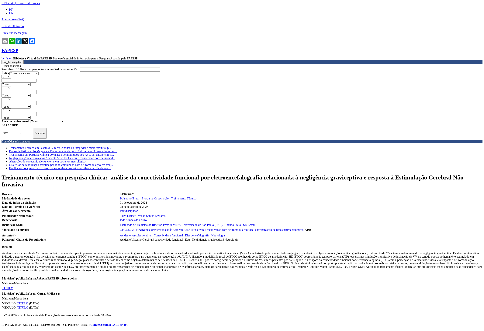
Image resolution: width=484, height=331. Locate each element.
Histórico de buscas (28, 3)
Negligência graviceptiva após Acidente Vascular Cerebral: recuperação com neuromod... (62, 158)
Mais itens (8, 283)
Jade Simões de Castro (133, 220)
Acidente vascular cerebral (135, 235)
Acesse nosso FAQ (13, 19)
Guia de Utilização (13, 26)
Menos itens (21, 283)
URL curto (8, 3)
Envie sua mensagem (14, 33)
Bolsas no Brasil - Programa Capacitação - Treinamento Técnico (158, 198)
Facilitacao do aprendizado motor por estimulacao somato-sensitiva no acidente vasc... (60, 168)
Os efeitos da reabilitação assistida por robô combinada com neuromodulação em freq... (61, 164)
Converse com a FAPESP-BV (109, 324)
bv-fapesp (7, 58)
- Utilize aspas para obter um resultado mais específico (41, 69)
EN (11, 13)
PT (11, 9)
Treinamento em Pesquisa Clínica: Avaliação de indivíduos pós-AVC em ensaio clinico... (62, 154)
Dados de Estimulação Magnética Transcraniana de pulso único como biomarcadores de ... (63, 151)
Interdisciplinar (129, 210)
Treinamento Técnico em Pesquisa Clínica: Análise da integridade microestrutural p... (60, 147)
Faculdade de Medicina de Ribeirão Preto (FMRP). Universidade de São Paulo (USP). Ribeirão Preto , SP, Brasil (187, 224)
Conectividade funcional (168, 235)
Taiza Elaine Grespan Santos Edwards (142, 215)
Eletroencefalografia (197, 235)
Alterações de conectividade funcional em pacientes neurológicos (48, 161)
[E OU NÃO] (6, 76)
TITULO (7, 288)
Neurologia (218, 235)
